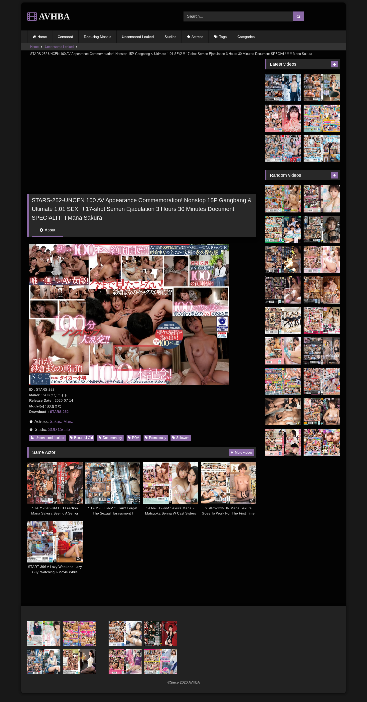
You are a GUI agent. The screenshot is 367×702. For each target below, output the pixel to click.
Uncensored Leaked (138, 37)
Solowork (182, 438)
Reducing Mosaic (97, 37)
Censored (65, 37)
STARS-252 (59, 412)
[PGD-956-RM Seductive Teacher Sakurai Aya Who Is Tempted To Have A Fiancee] (283, 442)
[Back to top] (351, 687)
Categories (246, 37)
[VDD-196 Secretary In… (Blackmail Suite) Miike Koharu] (79, 661)
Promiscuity (157, 438)
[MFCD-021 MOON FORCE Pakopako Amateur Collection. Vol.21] (322, 442)
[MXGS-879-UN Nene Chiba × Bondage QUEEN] (160, 633)
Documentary (112, 438)
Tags (223, 37)
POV (135, 438)
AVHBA (53, 16)
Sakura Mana (61, 421)
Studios (170, 37)
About (49, 230)
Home (42, 37)
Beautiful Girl (83, 438)
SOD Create (59, 429)
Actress (197, 37)
